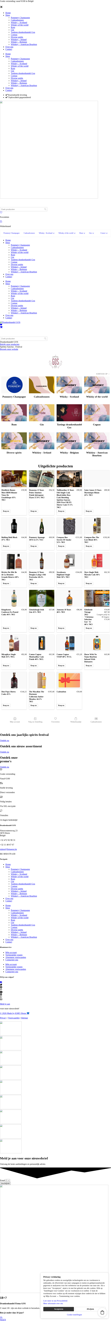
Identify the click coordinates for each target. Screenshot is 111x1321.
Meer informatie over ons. (53, 1303)
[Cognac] (97, 412)
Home (8, 13)
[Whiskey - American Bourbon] (97, 440)
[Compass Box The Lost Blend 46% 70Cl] (97, 526)
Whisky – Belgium (19, 42)
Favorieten (55, 722)
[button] (104, 233)
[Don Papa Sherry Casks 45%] (14, 680)
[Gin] (41, 412)
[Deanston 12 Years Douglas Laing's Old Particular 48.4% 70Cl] (41, 560)
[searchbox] (23, 209)
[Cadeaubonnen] (41, 384)
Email (3, 1180)
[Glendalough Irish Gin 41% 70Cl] (41, 598)
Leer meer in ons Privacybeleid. (55, 1301)
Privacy (3, 1018)
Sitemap (24, 1018)
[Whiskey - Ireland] (41, 440)
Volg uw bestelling (35, 722)
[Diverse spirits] (14, 440)
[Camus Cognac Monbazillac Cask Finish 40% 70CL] (41, 643)
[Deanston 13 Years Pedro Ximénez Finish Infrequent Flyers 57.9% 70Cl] (41, 478)
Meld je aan (5, 1004)
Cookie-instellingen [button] (74, 1315)
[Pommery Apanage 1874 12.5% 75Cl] (41, 526)
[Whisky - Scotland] (69, 384)
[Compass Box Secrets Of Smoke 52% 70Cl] (69, 526)
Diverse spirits (17, 37)
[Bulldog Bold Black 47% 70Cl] (14, 526)
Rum (13, 27)
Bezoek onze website (9, 349)
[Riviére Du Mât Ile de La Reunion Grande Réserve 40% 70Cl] (14, 560)
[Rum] (14, 412)
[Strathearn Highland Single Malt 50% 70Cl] (69, 560)
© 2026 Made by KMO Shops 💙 (14, 1013)
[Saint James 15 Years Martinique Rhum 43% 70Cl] (97, 478)
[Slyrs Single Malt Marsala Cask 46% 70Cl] (97, 560)
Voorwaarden (13, 1018)
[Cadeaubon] (69, 680)
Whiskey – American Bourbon (24, 44)
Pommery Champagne (20, 17)
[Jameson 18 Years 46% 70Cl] (69, 598)
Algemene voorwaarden (15, 957)
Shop (7, 15)
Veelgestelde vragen (13, 955)
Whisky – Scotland (19, 22)
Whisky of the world (19, 25)
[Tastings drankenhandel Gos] (69, 412)
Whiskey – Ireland (19, 39)
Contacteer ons (11, 960)
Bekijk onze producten (9, 344)
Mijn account (15, 722)
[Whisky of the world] (97, 384)
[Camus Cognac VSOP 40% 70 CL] (69, 643)
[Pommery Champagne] (14, 384)
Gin (12, 30)
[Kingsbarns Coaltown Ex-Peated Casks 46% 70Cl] (14, 598)
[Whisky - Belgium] (69, 440)
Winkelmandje (75, 722)
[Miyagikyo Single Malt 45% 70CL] (14, 643)
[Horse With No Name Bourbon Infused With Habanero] (97, 643)
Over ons (9, 47)
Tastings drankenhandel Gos (23, 32)
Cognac (14, 35)
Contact (8, 49)
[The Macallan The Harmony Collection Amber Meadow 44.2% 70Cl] (41, 680)
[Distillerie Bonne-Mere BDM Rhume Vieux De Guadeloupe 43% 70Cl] (14, 478)
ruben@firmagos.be (8, 849)
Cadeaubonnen (17, 20)
